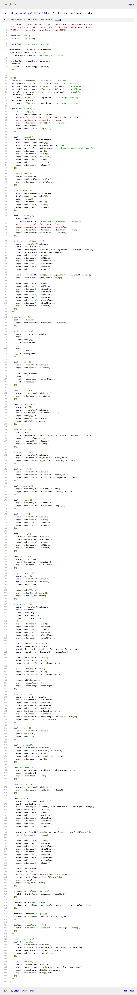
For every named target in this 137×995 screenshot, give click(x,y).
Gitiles (16, 991)
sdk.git (14, 13)
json (132, 991)
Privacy (23, 991)
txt (125, 991)
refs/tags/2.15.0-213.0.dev (34, 13)
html (70, 13)
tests (57, 13)
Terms (31, 991)
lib (64, 13)
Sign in (131, 4)
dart (5, 13)
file (58, 19)
